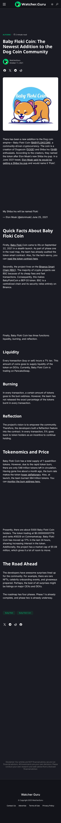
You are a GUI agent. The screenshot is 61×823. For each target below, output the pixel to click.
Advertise (22, 806)
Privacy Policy (48, 806)
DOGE (30, 149)
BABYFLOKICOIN (41, 142)
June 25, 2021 (40, 217)
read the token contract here (22, 258)
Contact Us (11, 806)
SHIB (53, 149)
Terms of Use (34, 806)
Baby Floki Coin (25, 613)
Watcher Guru (30, 794)
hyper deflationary (31, 474)
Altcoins (7, 35)
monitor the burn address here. (23, 481)
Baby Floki (16, 245)
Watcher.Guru (15, 60)
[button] (4, 4)
